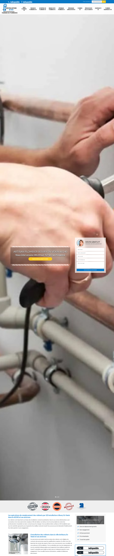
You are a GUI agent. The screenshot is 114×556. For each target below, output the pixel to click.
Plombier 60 (80, 8)
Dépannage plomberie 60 (61, 8)
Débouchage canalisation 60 (71, 8)
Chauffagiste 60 (98, 8)
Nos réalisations (40, 259)
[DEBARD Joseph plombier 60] (9, 8)
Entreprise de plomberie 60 (42, 8)
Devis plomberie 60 (24, 9)
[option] (57, 278)
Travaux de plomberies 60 (32, 8)
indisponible (15, 1)
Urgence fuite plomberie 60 (52, 8)
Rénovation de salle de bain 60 (88, 8)
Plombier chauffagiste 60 (108, 8)
